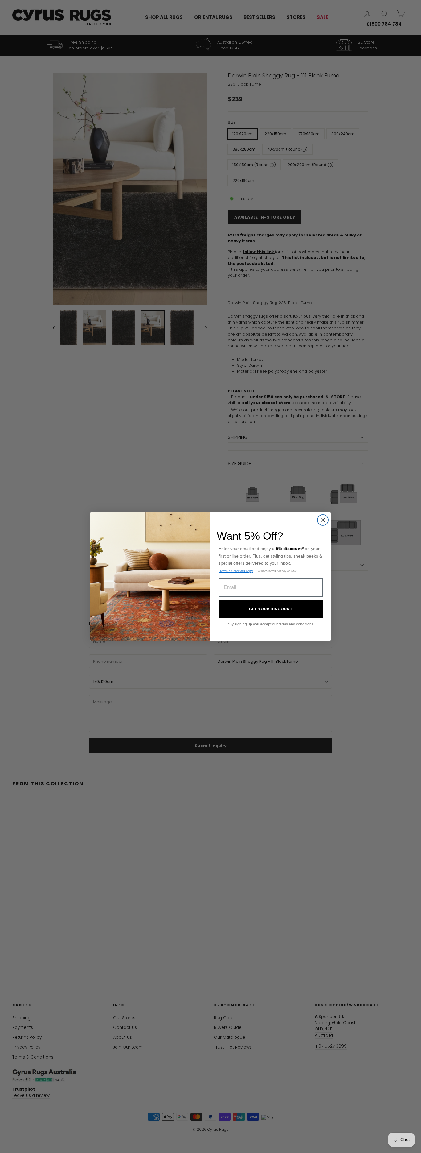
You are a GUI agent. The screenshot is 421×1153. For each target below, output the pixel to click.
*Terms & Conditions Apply (236, 571)
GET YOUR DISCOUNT (270, 609)
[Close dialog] (322, 520)
